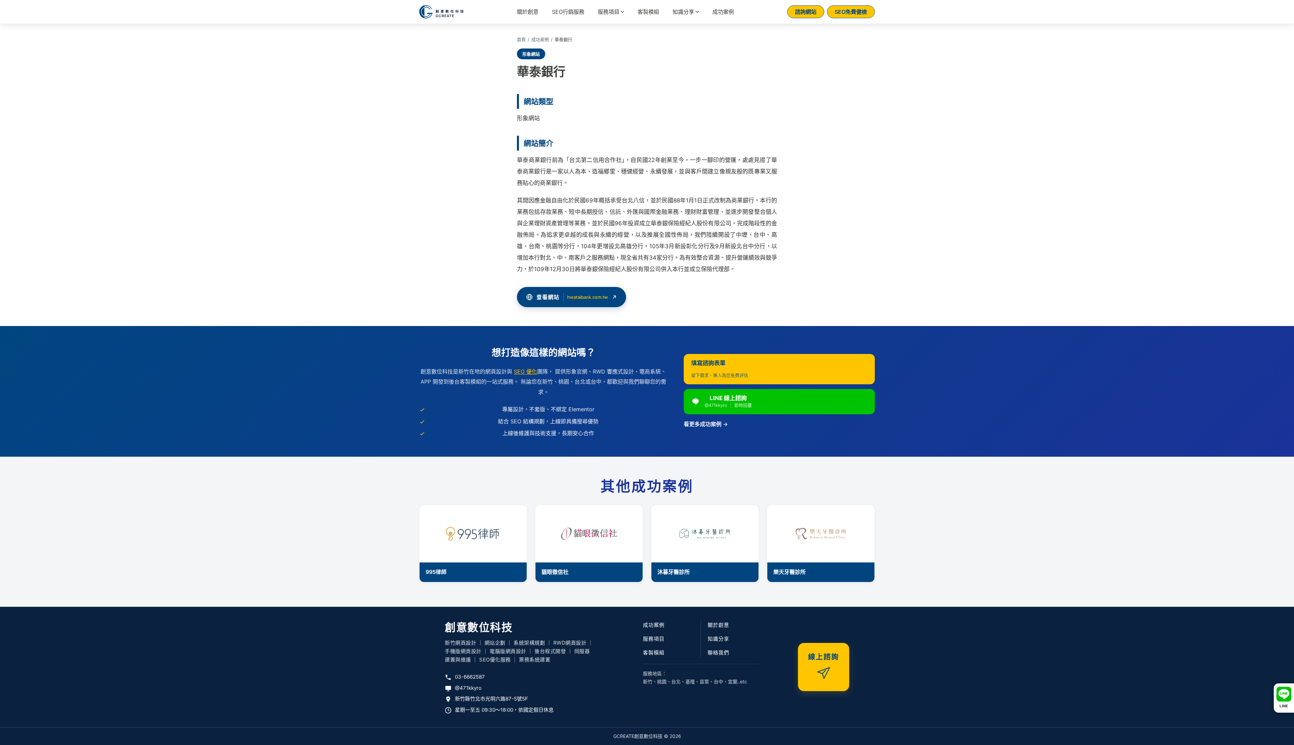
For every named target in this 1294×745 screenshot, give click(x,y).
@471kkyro (468, 688)
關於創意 (527, 11)
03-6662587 (470, 677)
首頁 (521, 39)
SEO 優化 (525, 371)
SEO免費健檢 (851, 11)
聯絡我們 (718, 652)
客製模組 (648, 11)
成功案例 (723, 11)
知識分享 (683, 11)
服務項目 (608, 11)
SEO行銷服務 (568, 11)
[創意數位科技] (441, 11)
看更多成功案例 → (706, 424)
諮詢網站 (806, 11)
